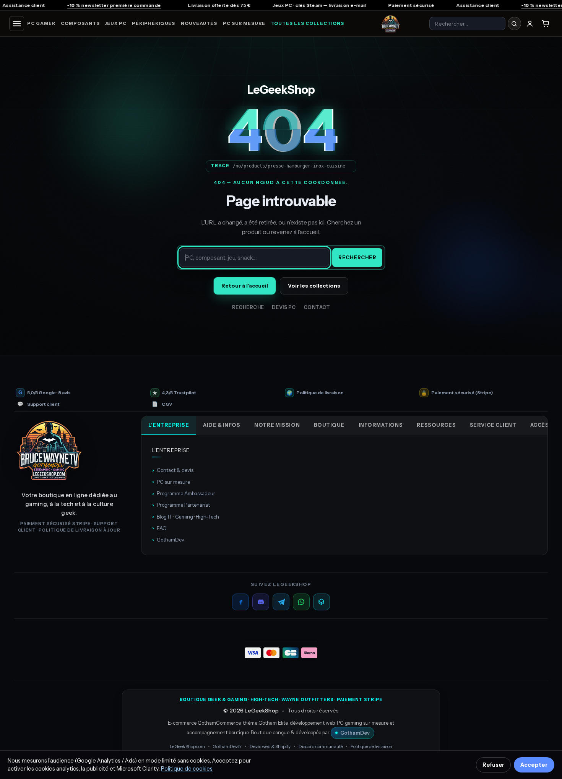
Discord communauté (321, 746)
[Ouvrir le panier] (545, 23)
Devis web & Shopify (270, 746)
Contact (317, 307)
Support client (43, 404)
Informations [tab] (381, 425)
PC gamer (41, 23)
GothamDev (168, 540)
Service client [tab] (493, 425)
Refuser (493, 764)
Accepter (533, 764)
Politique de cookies (187, 768)
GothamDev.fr (227, 746)
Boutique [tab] (329, 425)
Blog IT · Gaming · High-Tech (185, 516)
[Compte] (530, 23)
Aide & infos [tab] (221, 425)
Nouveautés (199, 23)
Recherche (248, 307)
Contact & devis (172, 470)
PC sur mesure (244, 23)
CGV (167, 404)
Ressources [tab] (436, 425)
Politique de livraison (320, 392)
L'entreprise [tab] (168, 425)
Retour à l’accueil (244, 286)
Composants (80, 23)
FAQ (159, 528)
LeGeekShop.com (187, 746)
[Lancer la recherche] (514, 23)
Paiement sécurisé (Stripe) (462, 392)
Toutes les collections (307, 23)
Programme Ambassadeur (183, 493)
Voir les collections (314, 286)
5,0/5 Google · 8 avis (49, 392)
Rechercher (357, 257)
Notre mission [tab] (277, 425)
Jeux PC (115, 23)
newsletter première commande (69, 5)
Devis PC (284, 307)
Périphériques (153, 23)
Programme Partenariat (181, 505)
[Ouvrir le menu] (16, 23)
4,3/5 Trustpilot (179, 392)
